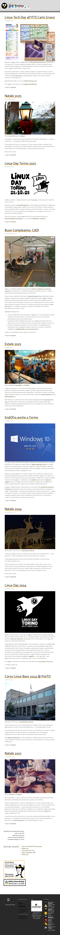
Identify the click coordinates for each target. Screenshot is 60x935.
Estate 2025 (25, 854)
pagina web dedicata (14, 737)
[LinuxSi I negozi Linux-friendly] (46, 927)
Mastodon (35, 218)
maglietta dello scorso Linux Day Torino (27, 329)
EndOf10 (34, 480)
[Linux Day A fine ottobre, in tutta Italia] (46, 913)
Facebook (42, 218)
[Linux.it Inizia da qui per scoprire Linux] (46, 905)
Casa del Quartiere (46, 394)
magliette (31, 656)
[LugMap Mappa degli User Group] (46, 909)
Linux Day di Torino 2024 (45, 661)
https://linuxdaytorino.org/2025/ (14, 218)
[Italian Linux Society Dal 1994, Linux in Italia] (46, 901)
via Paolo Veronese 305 (29, 81)
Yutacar (12, 794)
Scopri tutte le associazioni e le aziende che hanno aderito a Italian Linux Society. (36, 915)
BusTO (47, 811)
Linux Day (34, 200)
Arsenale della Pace (23, 205)
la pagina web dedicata (30, 84)
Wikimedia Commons (28, 550)
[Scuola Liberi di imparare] (46, 920)
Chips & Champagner (16, 385)
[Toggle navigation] (10, 4)
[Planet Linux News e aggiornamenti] (46, 924)
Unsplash (22, 136)
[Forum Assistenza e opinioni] (46, 916)
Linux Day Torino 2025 (28, 850)
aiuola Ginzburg (33, 296)
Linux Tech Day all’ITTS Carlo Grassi (32, 846)
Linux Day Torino (17, 75)
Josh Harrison (14, 136)
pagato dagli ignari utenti (39, 464)
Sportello (13, 155)
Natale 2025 (25, 848)
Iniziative (13, 87)
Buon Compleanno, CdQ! (28, 852)
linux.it (34, 315)
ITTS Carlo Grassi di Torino (37, 62)
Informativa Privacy (10, 904)
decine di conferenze (17, 639)
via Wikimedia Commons (26, 722)
